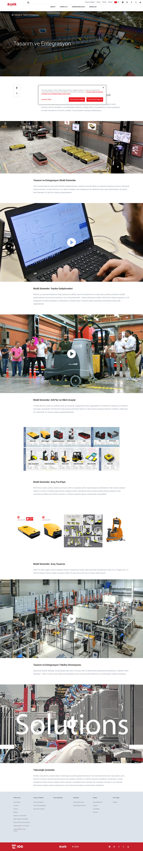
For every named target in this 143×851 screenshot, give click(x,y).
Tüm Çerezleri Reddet (77, 99)
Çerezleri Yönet (46, 99)
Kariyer (99, 2)
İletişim (110, 2)
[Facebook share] (16, 88)
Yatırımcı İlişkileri (90, 2)
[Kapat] (103, 87)
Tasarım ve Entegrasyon (31, 15)
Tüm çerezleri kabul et (95, 99)
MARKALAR (93, 7)
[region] (72, 95)
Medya (104, 2)
